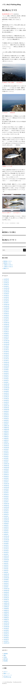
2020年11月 (6, 386)
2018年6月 (6, 433)
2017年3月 (5, 458)
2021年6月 (6, 373)
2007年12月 (6, 623)
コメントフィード (7, 675)
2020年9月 (6, 389)
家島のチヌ (6, 268)
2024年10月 (6, 308)
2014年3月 (6, 512)
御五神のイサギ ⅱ (7, 261)
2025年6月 (6, 297)
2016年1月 (5, 482)
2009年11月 (6, 590)
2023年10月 (6, 326)
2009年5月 (6, 596)
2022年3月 (6, 357)
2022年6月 (6, 351)
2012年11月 (6, 538)
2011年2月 (5, 570)
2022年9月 (6, 346)
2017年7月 (5, 451)
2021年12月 (6, 362)
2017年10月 (6, 447)
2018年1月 (5, 442)
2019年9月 (6, 411)
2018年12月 (6, 425)
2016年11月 (6, 465)
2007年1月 (6, 641)
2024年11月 (6, 306)
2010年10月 (6, 577)
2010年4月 (6, 585)
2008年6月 (6, 612)
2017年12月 (6, 443)
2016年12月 (6, 463)
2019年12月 (6, 405)
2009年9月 (6, 592)
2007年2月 (6, 639)
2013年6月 (6, 527)
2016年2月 (6, 480)
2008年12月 (6, 603)
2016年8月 (6, 471)
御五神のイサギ (7, 263)
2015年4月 (6, 496)
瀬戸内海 (5, 659)
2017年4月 (6, 456)
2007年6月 (6, 632)
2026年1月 (6, 286)
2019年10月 (6, 409)
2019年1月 (5, 424)
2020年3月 (6, 400)
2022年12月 (6, 340)
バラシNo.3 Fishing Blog (11, 4)
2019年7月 (6, 413)
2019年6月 (6, 415)
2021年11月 (6, 364)
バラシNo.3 (6, 223)
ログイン (5, 671)
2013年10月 (6, 521)
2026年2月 (6, 284)
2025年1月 (6, 302)
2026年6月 (6, 279)
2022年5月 (6, 353)
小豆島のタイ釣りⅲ (8, 266)
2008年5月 (6, 614)
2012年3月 (6, 550)
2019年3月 (6, 420)
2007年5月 (6, 634)
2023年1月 (6, 339)
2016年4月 (6, 476)
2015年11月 (6, 485)
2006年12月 (6, 643)
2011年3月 (5, 568)
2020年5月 (6, 396)
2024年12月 (6, 304)
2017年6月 (6, 453)
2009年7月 (6, 594)
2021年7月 (6, 371)
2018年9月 (6, 431)
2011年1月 (5, 572)
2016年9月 (6, 469)
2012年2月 (6, 552)
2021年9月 (6, 367)
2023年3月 (6, 335)
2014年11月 (6, 505)
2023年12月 (6, 322)
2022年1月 (6, 360)
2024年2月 (6, 319)
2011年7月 (5, 563)
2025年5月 (6, 299)
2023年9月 (6, 328)
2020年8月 (6, 391)
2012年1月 (5, 554)
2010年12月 (6, 574)
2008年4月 (6, 615)
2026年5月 (6, 281)
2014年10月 (6, 507)
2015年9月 (6, 489)
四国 (4, 655)
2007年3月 (6, 637)
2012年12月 (6, 536)
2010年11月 (6, 576)
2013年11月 (6, 520)
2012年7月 (6, 545)
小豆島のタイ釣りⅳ (8, 264)
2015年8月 (6, 491)
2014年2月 (6, 514)
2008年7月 (6, 610)
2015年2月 (6, 500)
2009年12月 (6, 588)
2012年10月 (6, 539)
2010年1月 (5, 586)
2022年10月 (6, 344)
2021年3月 (6, 378)
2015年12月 (6, 483)
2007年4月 (6, 635)
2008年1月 (6, 621)
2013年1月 (5, 534)
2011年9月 (5, 561)
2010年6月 (6, 581)
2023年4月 (6, 333)
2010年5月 (6, 583)
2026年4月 (6, 282)
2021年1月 (5, 382)
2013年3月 (5, 530)
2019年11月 (6, 407)
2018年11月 (6, 427)
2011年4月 (5, 567)
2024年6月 (6, 311)
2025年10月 (6, 291)
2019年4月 (6, 418)
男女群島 (5, 661)
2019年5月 (6, 416)
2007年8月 (6, 630)
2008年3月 (6, 617)
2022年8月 (6, 348)
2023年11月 (6, 324)
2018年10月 (6, 429)
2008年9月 (6, 606)
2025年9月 (6, 293)
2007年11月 (6, 624)
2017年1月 (5, 462)
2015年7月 (6, 492)
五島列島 (5, 653)
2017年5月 (6, 454)
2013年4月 (6, 529)
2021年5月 (6, 375)
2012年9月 (6, 541)
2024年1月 (6, 320)
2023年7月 (6, 329)
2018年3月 (6, 438)
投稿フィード (6, 673)
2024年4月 (6, 315)
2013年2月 (6, 532)
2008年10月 (6, 605)
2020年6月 (6, 395)
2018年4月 (6, 436)
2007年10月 (6, 626)
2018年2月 (6, 440)
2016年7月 (6, 472)
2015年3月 (6, 498)
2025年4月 (6, 300)
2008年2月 (6, 619)
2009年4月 (6, 597)
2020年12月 (6, 384)
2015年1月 (5, 501)
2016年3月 (6, 478)
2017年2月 (6, 460)
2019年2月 (6, 422)
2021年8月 (6, 369)
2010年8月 (6, 579)
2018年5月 (6, 434)
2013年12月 (6, 518)
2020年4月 (6, 398)
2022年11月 (6, 342)
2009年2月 (6, 599)
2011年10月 (6, 559)
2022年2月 (6, 358)
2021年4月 (6, 377)
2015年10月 (6, 487)
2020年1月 (6, 404)
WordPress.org (7, 677)
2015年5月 (6, 494)
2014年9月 (6, 509)
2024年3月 (6, 317)
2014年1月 (5, 516)
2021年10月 (6, 366)
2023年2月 (6, 337)
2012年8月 (6, 543)
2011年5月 (5, 565)
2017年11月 (6, 445)
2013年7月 (5, 525)
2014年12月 (6, 503)
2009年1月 (6, 601)
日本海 (18, 223)
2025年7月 (6, 295)
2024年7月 (6, 310)
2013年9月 (6, 523)
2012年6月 (6, 547)
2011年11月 (6, 558)
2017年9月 (6, 449)
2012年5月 (6, 548)
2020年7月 (6, 393)
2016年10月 (6, 467)
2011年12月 (6, 556)
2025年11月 (6, 290)
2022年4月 (6, 355)
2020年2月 (6, 402)
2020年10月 (6, 387)
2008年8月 (6, 608)
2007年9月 (6, 628)
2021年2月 (6, 380)
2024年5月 (6, 313)
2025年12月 (6, 288)
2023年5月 (6, 331)
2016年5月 (6, 474)
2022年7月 (6, 349)
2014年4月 (6, 510)
